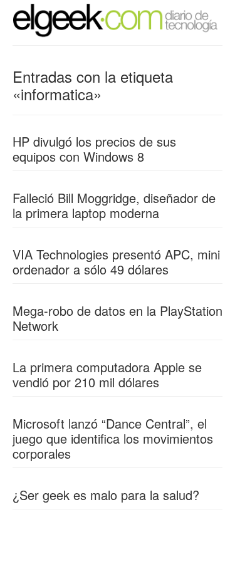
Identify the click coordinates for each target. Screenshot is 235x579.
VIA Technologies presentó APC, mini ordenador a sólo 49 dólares (116, 261)
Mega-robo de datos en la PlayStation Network (117, 318)
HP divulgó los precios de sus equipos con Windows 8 (94, 148)
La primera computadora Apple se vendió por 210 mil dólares (107, 374)
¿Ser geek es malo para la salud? (106, 495)
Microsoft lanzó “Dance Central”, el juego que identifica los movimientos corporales (113, 438)
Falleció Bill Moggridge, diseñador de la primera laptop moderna (114, 205)
